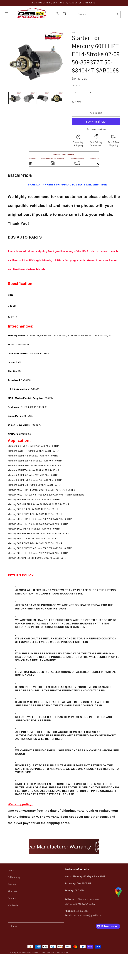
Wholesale (13, 905)
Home (11, 870)
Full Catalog (14, 877)
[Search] (117, 14)
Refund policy (62, 952)
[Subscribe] (60, 926)
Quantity (76, 85)
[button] (6, 13)
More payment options (96, 129)
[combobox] (98, 14)
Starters (12, 884)
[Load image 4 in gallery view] (57, 98)
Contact (12, 898)
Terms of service (47, 952)
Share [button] (78, 101)
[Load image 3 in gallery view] (43, 98)
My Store (17, 952)
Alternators (14, 891)
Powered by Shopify (30, 952)
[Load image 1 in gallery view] (15, 98)
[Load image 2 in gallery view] (29, 98)
